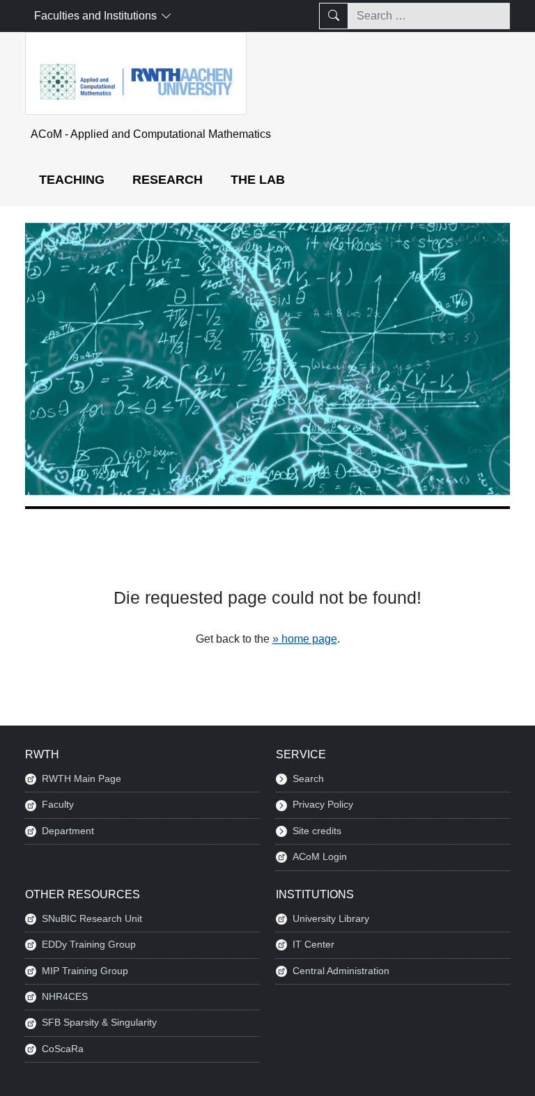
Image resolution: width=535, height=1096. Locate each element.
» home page (304, 639)
